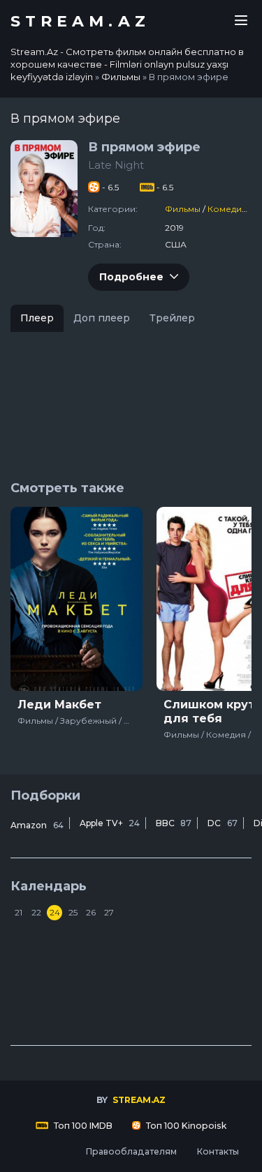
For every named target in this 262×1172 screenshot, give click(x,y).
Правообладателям (131, 1151)
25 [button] (73, 912)
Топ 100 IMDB (82, 1125)
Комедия (227, 209)
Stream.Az (80, 21)
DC (223, 823)
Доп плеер (101, 318)
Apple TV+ (110, 823)
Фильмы (183, 209)
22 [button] (36, 912)
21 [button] (18, 912)
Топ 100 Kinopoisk (185, 1125)
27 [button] (109, 912)
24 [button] (55, 912)
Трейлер (172, 318)
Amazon (37, 825)
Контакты (217, 1151)
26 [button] (91, 912)
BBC (173, 823)
